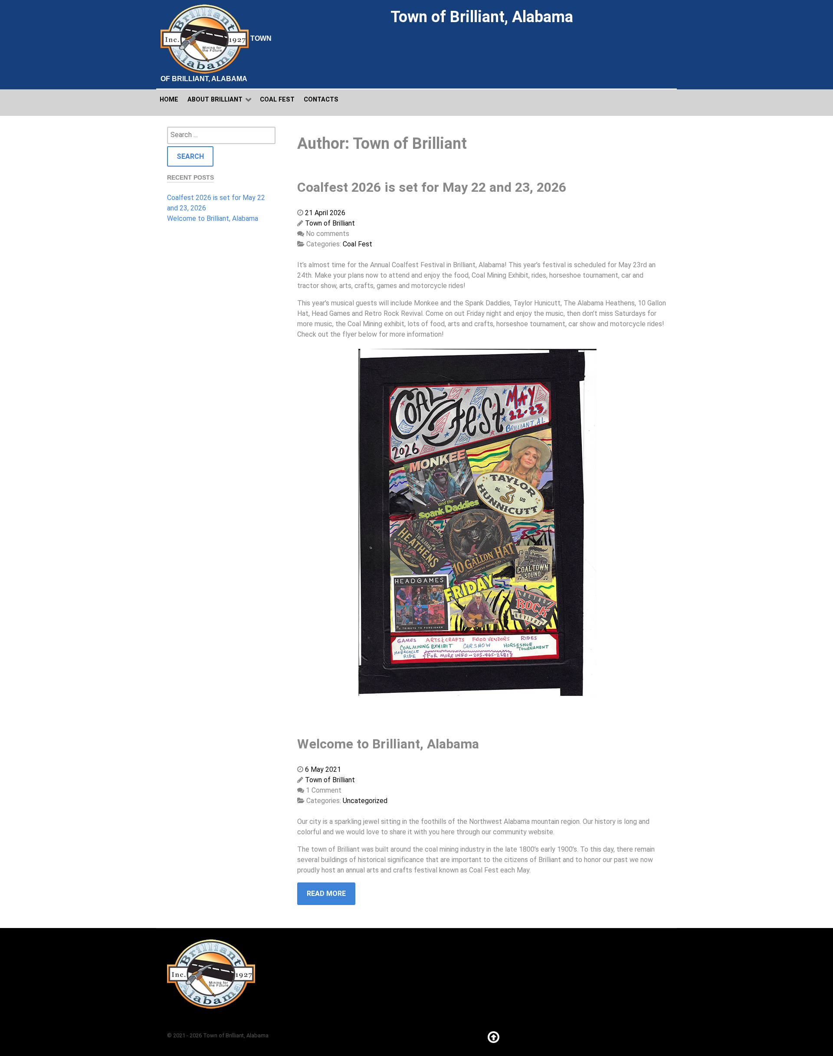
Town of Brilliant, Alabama (216, 58)
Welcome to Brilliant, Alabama (212, 218)
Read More (326, 893)
